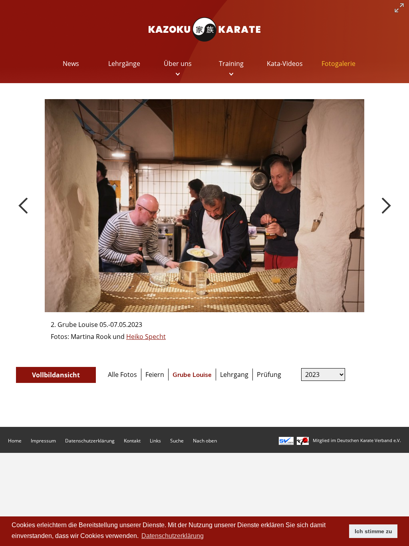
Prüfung (269, 374)
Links (155, 440)
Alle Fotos (122, 374)
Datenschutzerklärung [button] (172, 535)
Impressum (43, 440)
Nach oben (205, 440)
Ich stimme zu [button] (373, 531)
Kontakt (132, 440)
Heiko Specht (146, 336)
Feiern (154, 374)
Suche (177, 440)
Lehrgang (234, 374)
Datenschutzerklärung (90, 440)
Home (15, 440)
